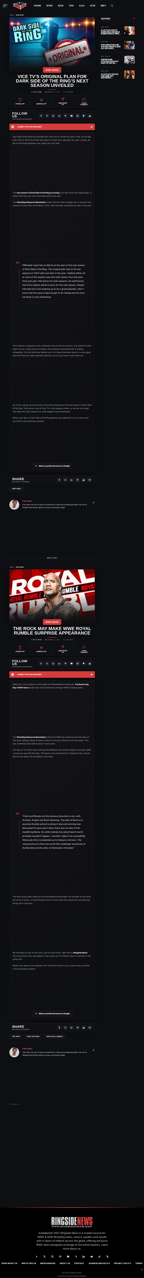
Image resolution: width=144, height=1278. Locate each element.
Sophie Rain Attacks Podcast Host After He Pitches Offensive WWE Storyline (110, 61)
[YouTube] (71, 115)
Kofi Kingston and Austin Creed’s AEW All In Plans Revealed (110, 46)
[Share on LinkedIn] (71, 480)
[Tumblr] (76, 1256)
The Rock (16, 1036)
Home (37, 5)
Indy (103, 5)
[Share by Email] (89, 480)
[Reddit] (89, 115)
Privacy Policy (122, 1263)
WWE (49, 5)
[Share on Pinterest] (77, 480)
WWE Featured (33, 1036)
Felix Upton (37, 92)
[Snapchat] (83, 115)
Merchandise (47, 1263)
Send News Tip (9, 1263)
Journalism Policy (99, 1263)
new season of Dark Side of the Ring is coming (38, 193)
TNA (71, 5)
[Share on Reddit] (83, 480)
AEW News (104, 41)
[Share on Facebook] (59, 480)
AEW (61, 5)
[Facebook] (41, 115)
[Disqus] (52, 1143)
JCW (92, 5)
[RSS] (107, 1256)
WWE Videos (105, 56)
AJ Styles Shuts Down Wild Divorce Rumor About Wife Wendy (110, 32)
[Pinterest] (65, 115)
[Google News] (53, 115)
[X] (47, 115)
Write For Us (29, 1263)
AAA (81, 5)
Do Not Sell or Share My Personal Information (72, 1276)
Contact (79, 1263)
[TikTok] (99, 1256)
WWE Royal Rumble (54, 1036)
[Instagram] (77, 115)
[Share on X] (65, 480)
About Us (65, 1263)
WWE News (20, 15)
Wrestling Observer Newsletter (31, 202)
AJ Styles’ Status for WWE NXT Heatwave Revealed (109, 76)
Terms (139, 1263)
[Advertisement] (29, 326)
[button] (112, 5)
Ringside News (80, 953)
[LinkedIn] (59, 115)
